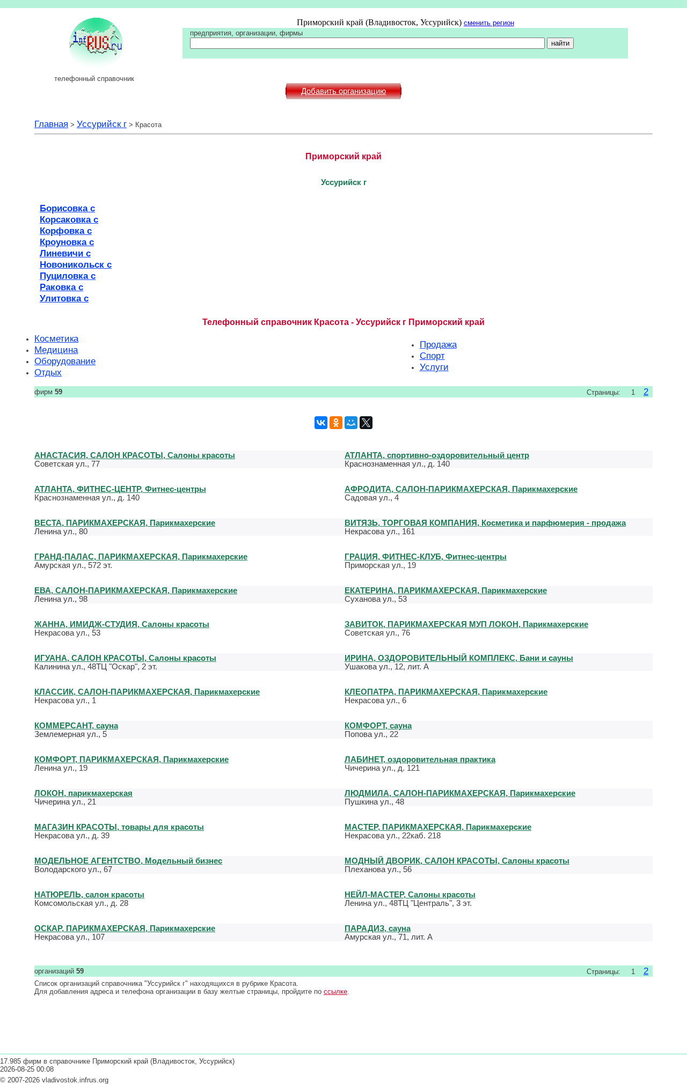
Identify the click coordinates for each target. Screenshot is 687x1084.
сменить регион (489, 23)
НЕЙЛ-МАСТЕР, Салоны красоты (410, 894)
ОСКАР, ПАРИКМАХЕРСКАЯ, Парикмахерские (124, 928)
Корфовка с (66, 230)
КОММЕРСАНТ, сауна (76, 725)
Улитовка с (64, 298)
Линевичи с (65, 253)
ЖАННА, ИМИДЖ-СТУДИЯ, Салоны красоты (121, 624)
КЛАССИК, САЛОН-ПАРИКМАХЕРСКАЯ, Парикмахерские (147, 691)
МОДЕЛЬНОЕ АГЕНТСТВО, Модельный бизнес (128, 860)
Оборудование (65, 361)
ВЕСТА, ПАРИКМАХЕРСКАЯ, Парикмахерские (124, 522)
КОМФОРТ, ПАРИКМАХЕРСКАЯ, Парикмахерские (131, 759)
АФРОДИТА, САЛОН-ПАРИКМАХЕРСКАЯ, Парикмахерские (461, 488)
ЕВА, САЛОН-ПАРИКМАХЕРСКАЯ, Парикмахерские (135, 590)
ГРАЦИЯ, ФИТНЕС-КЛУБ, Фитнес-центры (426, 556)
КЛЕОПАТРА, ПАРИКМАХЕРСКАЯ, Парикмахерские (446, 691)
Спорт (432, 355)
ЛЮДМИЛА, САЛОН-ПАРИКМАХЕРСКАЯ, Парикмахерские (460, 793)
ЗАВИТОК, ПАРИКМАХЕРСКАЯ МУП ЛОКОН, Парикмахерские (466, 624)
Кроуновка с (67, 242)
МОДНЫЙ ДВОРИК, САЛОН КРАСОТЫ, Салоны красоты (457, 860)
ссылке (335, 991)
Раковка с (61, 287)
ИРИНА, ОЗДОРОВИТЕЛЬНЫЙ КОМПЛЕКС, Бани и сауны (459, 657)
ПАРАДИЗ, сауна (378, 928)
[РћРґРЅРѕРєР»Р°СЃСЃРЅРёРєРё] (336, 422)
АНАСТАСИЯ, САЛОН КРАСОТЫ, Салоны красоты (134, 455)
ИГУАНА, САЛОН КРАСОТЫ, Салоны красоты (125, 657)
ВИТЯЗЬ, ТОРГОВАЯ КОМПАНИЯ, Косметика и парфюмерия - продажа (485, 522)
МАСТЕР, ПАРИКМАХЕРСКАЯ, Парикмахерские (438, 826)
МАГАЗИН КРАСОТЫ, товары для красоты (119, 826)
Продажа (438, 344)
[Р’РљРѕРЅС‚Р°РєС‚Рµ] (321, 422)
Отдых (48, 372)
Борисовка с (67, 208)
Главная (51, 124)
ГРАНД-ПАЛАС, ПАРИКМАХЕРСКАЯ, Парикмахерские (140, 556)
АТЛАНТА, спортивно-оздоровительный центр (437, 455)
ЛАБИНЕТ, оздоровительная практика (420, 759)
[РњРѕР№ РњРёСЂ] (351, 422)
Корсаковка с (69, 219)
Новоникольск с (76, 264)
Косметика (56, 338)
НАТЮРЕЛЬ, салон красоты (89, 894)
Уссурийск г (102, 124)
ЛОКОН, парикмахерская (83, 793)
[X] (366, 422)
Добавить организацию (343, 91)
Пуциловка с (68, 275)
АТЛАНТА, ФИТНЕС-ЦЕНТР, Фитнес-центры (120, 488)
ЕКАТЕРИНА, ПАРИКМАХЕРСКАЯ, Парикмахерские (446, 590)
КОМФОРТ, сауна (378, 725)
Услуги (434, 367)
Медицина (56, 349)
